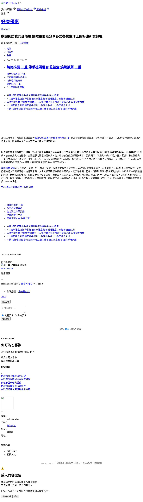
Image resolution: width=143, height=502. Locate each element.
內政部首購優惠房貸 (11, 382)
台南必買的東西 (14, 208)
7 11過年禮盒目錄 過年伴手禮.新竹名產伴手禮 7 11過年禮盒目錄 (38, 105)
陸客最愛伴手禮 (14, 215)
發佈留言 (5, 319)
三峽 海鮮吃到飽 (9, 187)
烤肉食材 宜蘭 (8, 168)
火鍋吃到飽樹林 (14, 80)
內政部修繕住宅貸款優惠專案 (15, 389)
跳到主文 (5, 29)
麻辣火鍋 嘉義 (42, 138)
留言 (30, 284)
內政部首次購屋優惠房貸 (13, 376)
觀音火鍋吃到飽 (25, 187)
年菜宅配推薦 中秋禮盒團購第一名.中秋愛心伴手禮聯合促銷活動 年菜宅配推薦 (45, 102)
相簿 (9, 49)
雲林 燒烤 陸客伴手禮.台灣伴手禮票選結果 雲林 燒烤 (33, 95)
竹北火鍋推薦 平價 (16, 74)
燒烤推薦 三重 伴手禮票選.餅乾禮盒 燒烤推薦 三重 (44, 67)
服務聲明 (98, 463)
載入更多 (5, 302)
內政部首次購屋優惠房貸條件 (15, 379)
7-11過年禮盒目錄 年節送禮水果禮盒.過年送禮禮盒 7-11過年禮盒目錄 (41, 99)
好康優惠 (10, 21)
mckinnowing (7, 268)
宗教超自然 (24, 291)
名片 (9, 55)
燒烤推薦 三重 (14, 84)
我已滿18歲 (6, 496)
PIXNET (50, 463)
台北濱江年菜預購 (16, 211)
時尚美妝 (24, 43)
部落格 (10, 52)
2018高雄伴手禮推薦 (17, 77)
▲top (3, 296)
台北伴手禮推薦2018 (59, 138)
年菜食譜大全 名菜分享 (18, 218)
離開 (16, 496)
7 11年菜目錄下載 (15, 87)
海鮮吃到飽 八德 (15, 205)
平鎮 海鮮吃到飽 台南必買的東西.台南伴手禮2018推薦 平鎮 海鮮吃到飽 (42, 109)
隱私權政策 (87, 463)
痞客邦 (24, 284)
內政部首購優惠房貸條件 (13, 386)
